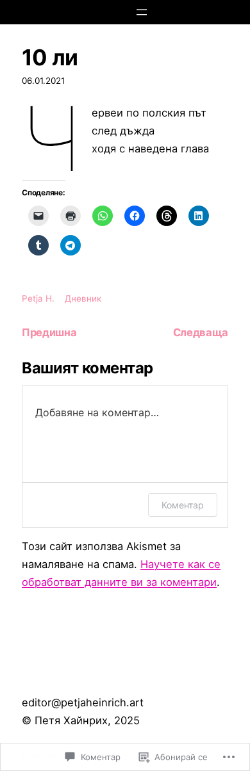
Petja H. (38, 298)
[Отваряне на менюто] (141, 12)
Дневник (83, 298)
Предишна (49, 332)
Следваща (200, 332)
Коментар (183, 504)
